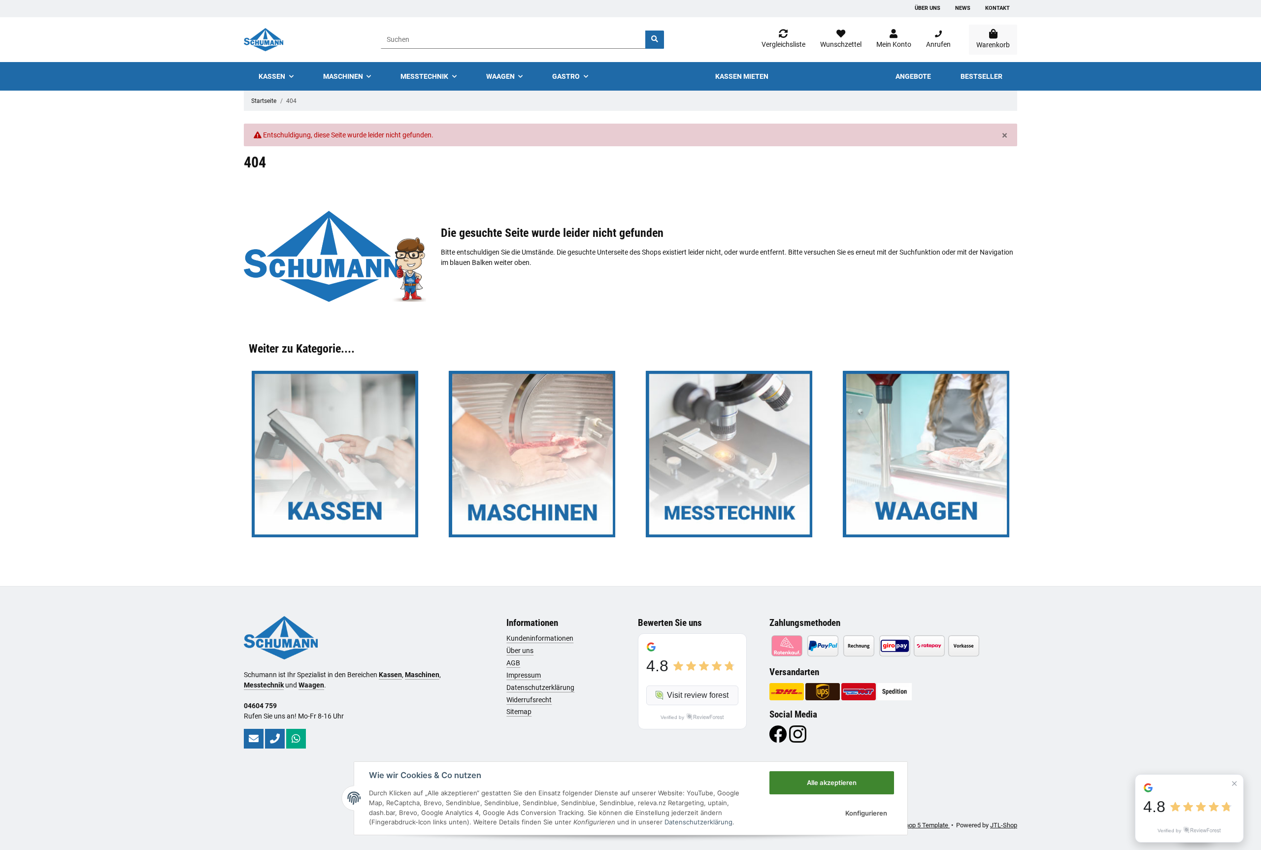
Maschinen (422, 675)
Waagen (311, 685)
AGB (513, 663)
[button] (894, 39)
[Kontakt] (254, 739)
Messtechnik (264, 685)
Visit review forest (698, 695)
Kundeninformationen (539, 638)
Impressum (523, 675)
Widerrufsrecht (529, 700)
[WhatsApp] (296, 739)
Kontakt (997, 8)
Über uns (927, 8)
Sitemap (518, 712)
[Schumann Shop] (263, 39)
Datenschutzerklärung (540, 687)
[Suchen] (654, 40)
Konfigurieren (866, 813)
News (962, 8)
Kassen (390, 675)
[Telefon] (275, 739)
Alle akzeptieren (832, 782)
